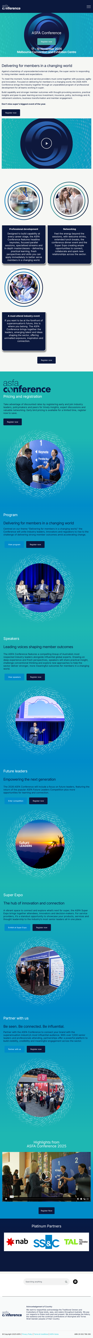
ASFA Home (54, 1334)
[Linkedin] (75, 1281)
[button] (46, 144)
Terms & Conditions (41, 1334)
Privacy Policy (27, 1334)
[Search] (66, 1282)
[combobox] (46, 1281)
